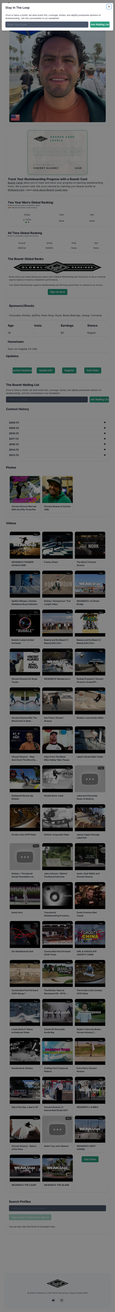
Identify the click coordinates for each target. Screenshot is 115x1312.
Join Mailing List (99, 24)
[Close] (109, 6)
